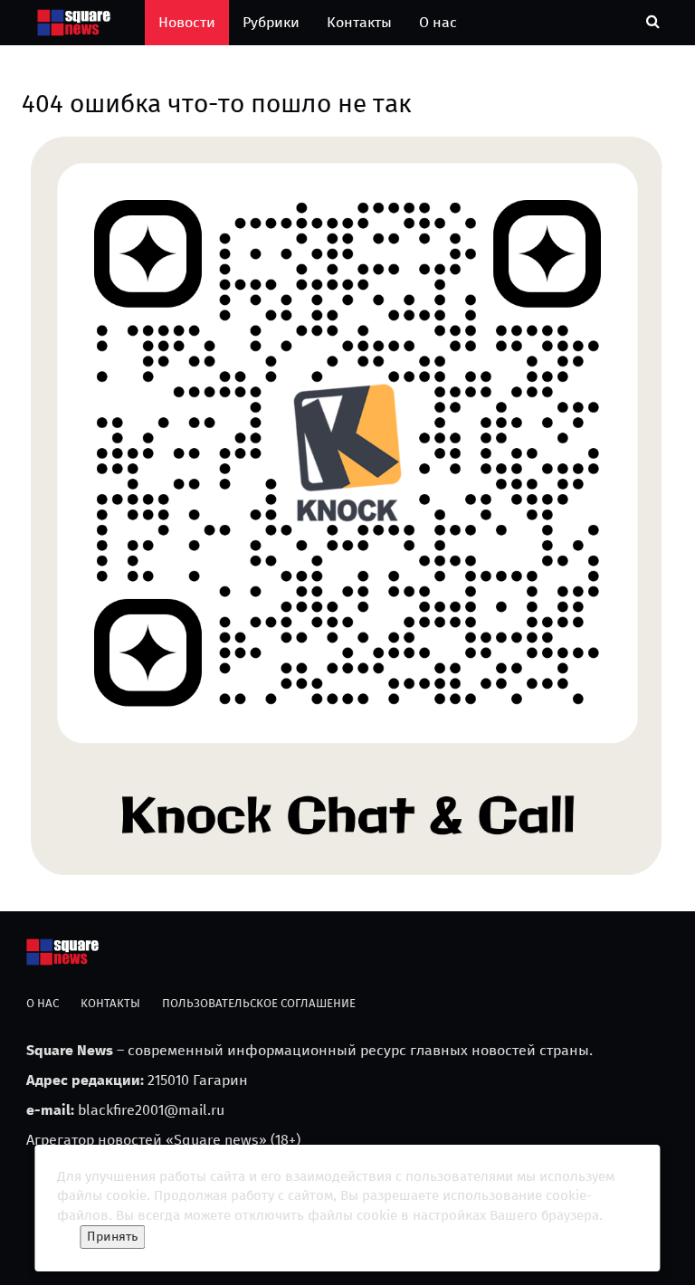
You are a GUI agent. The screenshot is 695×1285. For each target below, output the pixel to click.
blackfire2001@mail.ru (151, 1109)
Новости (186, 22)
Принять (112, 1236)
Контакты (359, 22)
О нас (438, 22)
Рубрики (271, 22)
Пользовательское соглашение (259, 1003)
